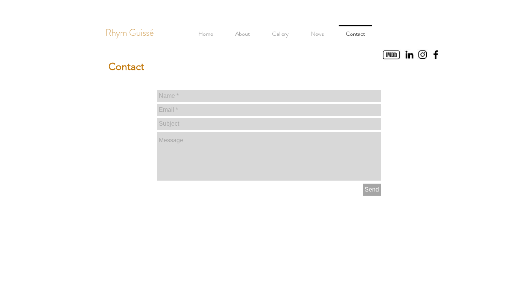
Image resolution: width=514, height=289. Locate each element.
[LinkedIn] (409, 54)
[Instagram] (422, 54)
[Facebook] (435, 54)
